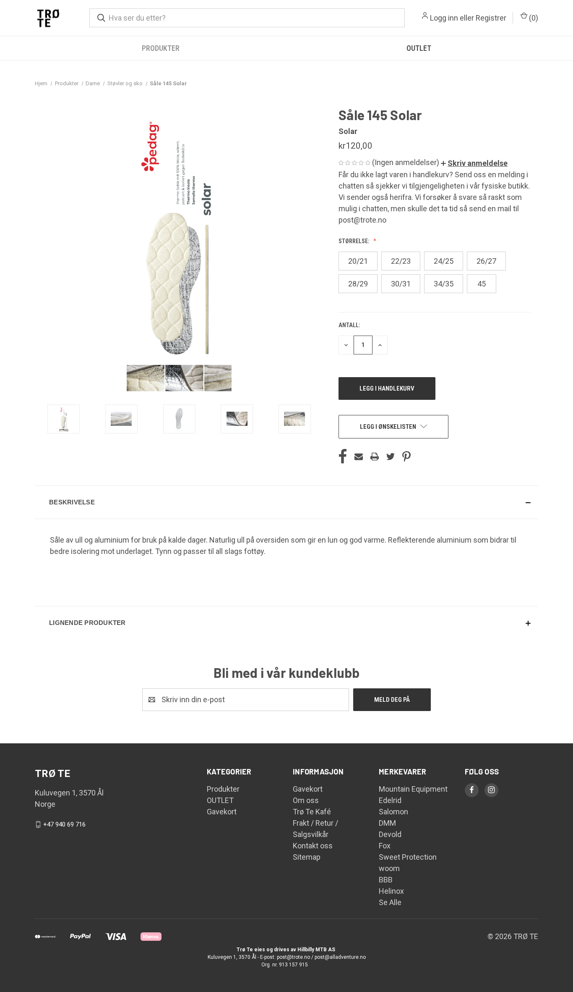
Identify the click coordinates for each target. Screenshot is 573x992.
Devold (390, 834)
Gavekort (222, 811)
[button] (474, 163)
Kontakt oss (313, 845)
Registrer (491, 17)
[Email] (358, 456)
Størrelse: (354, 241)
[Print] (374, 456)
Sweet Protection (408, 857)
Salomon (393, 811)
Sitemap (306, 857)
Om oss (306, 800)
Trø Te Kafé (312, 811)
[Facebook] (343, 456)
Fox (385, 845)
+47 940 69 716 (64, 824)
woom (389, 868)
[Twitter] (390, 456)
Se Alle (390, 902)
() (532, 17)
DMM (387, 823)
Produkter (161, 48)
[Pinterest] (406, 456)
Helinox (391, 891)
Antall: (349, 325)
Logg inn (444, 17)
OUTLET (418, 48)
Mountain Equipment (413, 789)
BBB (386, 879)
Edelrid (390, 800)
